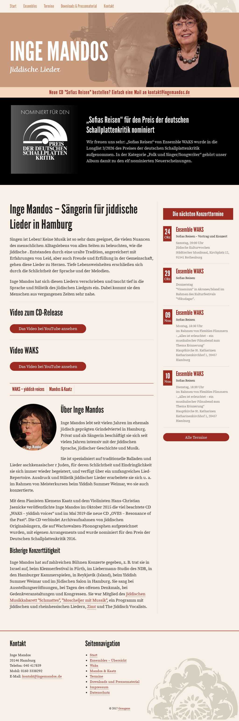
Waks (94, 665)
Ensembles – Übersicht (108, 660)
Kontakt (109, 6)
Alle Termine (196, 437)
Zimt (91, 606)
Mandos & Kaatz (60, 389)
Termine (49, 6)
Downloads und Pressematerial (114, 681)
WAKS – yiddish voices (28, 389)
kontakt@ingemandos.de (169, 92)
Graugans (124, 708)
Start (13, 6)
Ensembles (30, 6)
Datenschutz (100, 692)
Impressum (99, 686)
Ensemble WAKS (190, 229)
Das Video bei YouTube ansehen (48, 328)
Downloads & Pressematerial (79, 6)
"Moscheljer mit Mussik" (84, 600)
